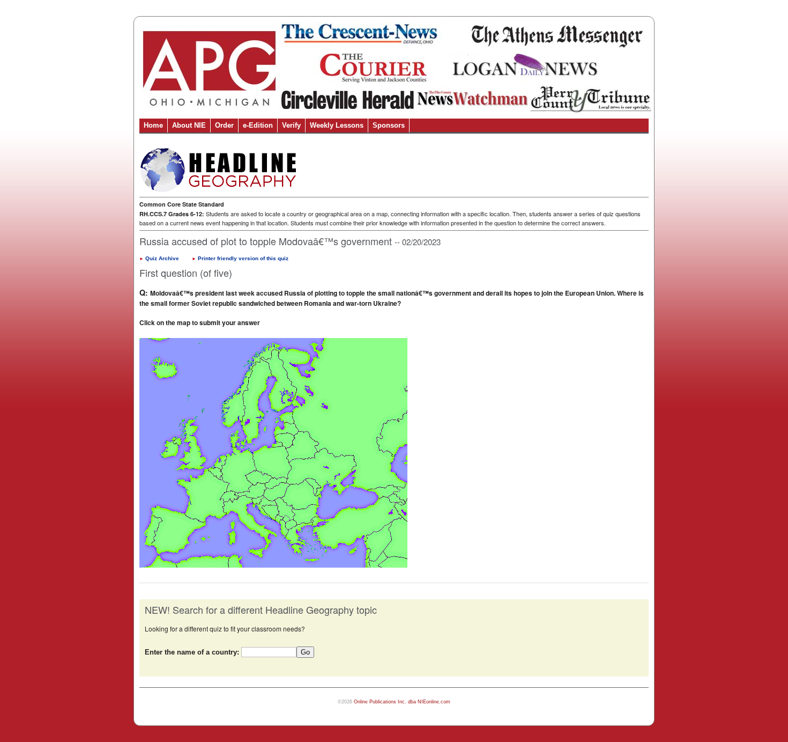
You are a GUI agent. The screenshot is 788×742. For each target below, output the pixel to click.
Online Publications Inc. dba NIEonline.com (402, 701)
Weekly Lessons (336, 125)
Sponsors (389, 125)
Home (153, 125)
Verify (291, 125)
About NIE (189, 125)
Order (224, 125)
